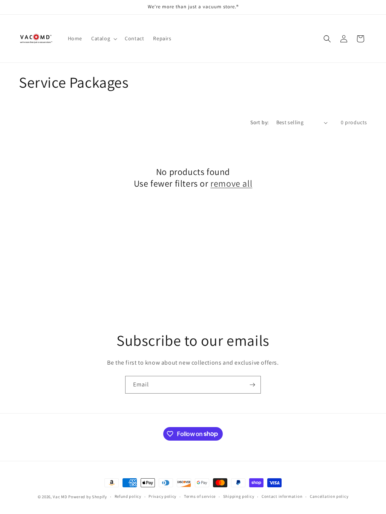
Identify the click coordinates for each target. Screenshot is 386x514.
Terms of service (200, 496)
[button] (103, 38)
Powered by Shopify (87, 496)
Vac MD (60, 496)
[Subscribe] (252, 385)
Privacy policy (162, 496)
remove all (231, 183)
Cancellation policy (329, 496)
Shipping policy (238, 496)
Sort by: (259, 122)
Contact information (282, 496)
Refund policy (128, 496)
